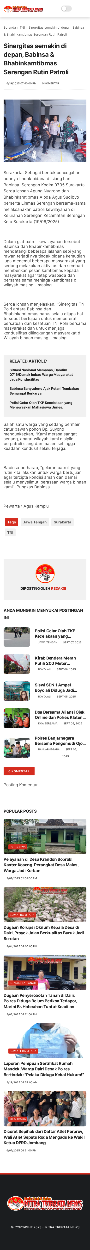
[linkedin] (46, 548)
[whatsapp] (27, 548)
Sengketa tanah (23, 983)
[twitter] (17, 548)
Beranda (10, 27)
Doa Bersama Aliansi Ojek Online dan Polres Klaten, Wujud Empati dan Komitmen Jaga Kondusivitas (59, 715)
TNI (22, 27)
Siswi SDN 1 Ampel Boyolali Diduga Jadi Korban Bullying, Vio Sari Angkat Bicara (58, 688)
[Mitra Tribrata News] (23, 11)
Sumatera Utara (23, 1051)
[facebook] (8, 548)
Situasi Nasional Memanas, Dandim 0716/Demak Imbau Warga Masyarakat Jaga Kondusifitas (41, 374)
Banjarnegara (49, 749)
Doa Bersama (48, 723)
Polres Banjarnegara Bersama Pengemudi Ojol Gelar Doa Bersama (59, 741)
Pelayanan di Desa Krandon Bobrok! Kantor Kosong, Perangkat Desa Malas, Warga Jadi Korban (41, 865)
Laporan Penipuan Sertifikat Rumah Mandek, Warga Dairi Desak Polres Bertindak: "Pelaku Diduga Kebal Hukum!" (44, 1069)
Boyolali (44, 669)
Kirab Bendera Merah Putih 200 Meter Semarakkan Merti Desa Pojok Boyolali (58, 661)
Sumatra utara (22, 915)
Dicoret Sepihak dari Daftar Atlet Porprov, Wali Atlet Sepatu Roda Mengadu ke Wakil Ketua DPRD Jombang (44, 1137)
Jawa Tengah (35, 522)
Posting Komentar (21, 784)
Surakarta (62, 522)
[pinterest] (36, 548)
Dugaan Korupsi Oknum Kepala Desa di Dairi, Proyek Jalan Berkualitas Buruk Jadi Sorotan (44, 933)
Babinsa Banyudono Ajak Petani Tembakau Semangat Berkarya (44, 390)
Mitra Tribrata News (62, 1227)
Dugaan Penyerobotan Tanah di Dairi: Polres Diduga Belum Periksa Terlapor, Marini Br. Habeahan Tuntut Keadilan (40, 1001)
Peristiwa (18, 846)
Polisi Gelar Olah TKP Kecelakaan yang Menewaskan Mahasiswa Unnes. (41, 405)
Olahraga (18, 1119)
